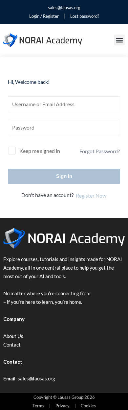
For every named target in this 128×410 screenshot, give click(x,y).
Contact (12, 345)
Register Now (91, 195)
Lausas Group (70, 397)
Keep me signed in (39, 151)
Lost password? (84, 16)
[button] (119, 40)
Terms (38, 405)
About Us (13, 336)
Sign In (64, 176)
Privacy (62, 405)
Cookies (88, 405)
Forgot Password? (99, 151)
